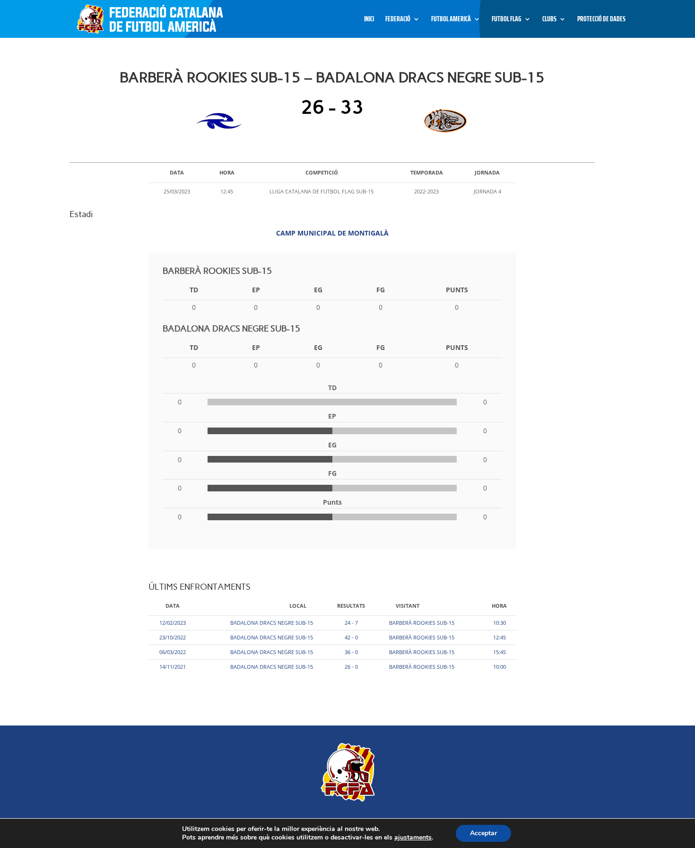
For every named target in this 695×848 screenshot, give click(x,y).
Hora (499, 605)
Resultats (351, 605)
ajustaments (413, 837)
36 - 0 (351, 652)
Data (172, 605)
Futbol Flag (506, 20)
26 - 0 (351, 666)
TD (194, 289)
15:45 (499, 652)
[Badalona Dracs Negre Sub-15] (443, 121)
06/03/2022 (172, 652)
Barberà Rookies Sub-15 (421, 622)
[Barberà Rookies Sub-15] (221, 121)
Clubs (549, 20)
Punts (457, 289)
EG (318, 289)
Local (297, 605)
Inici (369, 20)
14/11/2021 (172, 666)
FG (380, 289)
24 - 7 (351, 622)
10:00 (499, 666)
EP (256, 289)
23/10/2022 (172, 637)
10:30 (499, 622)
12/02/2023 (172, 622)
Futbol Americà (451, 20)
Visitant (407, 605)
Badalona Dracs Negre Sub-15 (271, 622)
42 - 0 (351, 637)
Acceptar (483, 833)
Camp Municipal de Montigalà (332, 232)
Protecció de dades (601, 20)
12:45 (499, 637)
